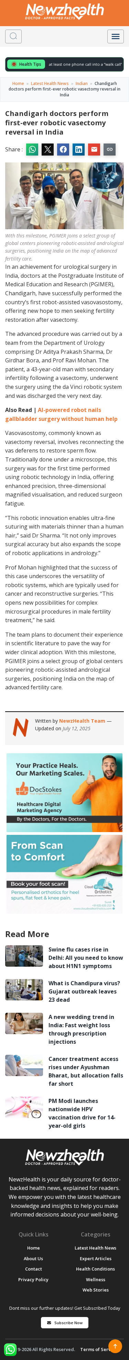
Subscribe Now (68, 1322)
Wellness (95, 1279)
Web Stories (96, 1290)
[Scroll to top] (115, 1346)
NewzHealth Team (83, 721)
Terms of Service (98, 1349)
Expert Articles (95, 1258)
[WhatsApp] (10, 1350)
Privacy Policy (33, 1279)
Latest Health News (50, 83)
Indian (82, 83)
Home (18, 83)
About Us (33, 1258)
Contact (33, 1269)
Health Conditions (95, 1269)
